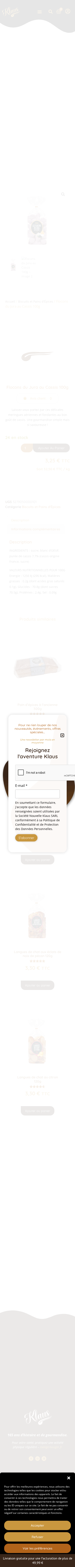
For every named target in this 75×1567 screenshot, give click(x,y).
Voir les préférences (37, 1548)
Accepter (37, 1525)
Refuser (37, 1537)
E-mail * (21, 785)
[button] (69, 1478)
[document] (37, 783)
